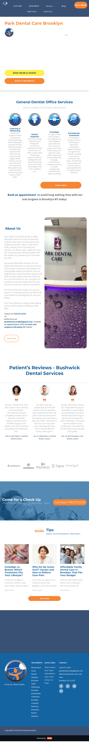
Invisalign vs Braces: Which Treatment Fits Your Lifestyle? (14, 571)
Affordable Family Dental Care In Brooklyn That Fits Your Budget (71, 571)
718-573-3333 (65, 668)
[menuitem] (18, 6)
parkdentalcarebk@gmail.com (71, 671)
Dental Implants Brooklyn (34, 677)
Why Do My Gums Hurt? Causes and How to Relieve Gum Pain (43, 571)
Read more (9, 590)
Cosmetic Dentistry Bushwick (35, 706)
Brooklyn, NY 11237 (67, 681)
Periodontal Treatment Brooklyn (36, 697)
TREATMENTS (37, 663)
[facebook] (61, 686)
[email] (61, 691)
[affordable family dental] (72, 554)
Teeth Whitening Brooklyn (35, 687)
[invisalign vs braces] (17, 554)
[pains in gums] (44, 554)
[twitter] (68, 686)
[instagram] (74, 686)
